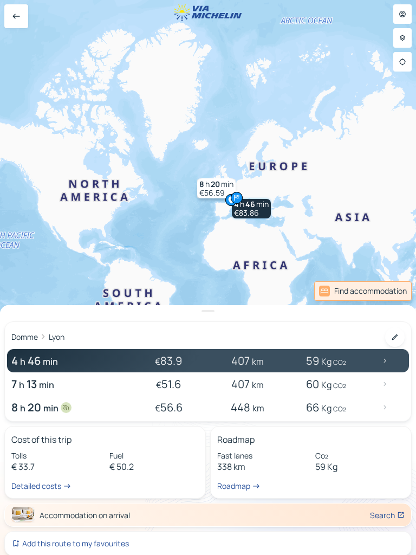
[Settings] (402, 38)
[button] (251, 208)
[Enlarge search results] (208, 311)
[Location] (402, 62)
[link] (363, 291)
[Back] (16, 16)
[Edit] (395, 337)
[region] (208, 277)
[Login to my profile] (402, 14)
